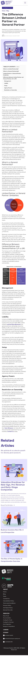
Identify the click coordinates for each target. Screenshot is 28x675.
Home (3, 10)
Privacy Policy (7, 605)
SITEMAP (5, 632)
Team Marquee (8, 428)
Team (4, 596)
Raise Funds (6, 615)
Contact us (10, 431)
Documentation (7, 617)
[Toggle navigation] (25, 2)
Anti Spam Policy (8, 607)
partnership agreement (14, 324)
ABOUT (5, 589)
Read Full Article (7, 505)
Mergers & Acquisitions (9, 626)
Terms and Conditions (9, 603)
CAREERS (5, 629)
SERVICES (6, 613)
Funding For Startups (8, 622)
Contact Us (6, 598)
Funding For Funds (7, 7)
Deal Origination (7, 624)
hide (18, 66)
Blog (8, 10)
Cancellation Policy (8, 601)
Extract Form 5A (7, 610)
